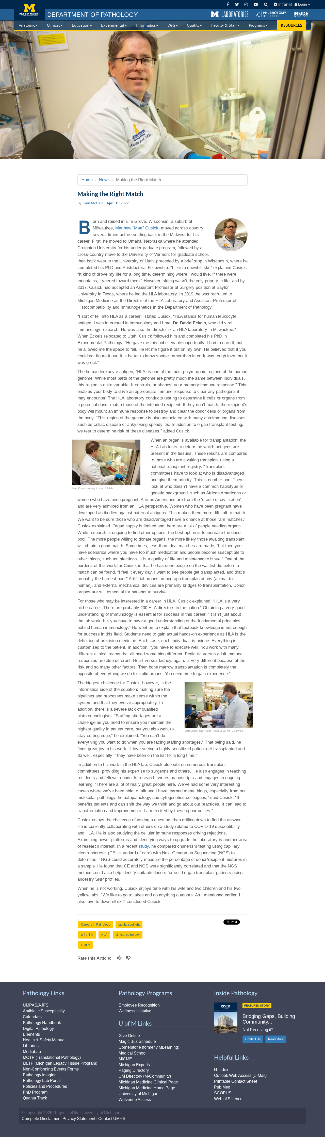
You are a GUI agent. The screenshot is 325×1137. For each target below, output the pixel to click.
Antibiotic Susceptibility (44, 1011)
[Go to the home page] (29, 10)
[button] (229, 14)
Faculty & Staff (224, 25)
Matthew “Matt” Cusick (136, 228)
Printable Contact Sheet (235, 1081)
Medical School (133, 1053)
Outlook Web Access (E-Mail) (240, 1075)
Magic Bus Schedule (137, 1041)
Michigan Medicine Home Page (147, 1088)
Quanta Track (35, 1098)
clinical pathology (128, 935)
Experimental (112, 25)
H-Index (221, 1069)
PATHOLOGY (92, 14)
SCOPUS (223, 1093)
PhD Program (35, 1092)
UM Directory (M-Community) (145, 1076)
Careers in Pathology (95, 924)
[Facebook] (227, 4)
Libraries (31, 1046)
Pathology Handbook (42, 1023)
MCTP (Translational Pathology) (52, 1057)
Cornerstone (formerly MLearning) (149, 1047)
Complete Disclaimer (40, 1118)
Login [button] (302, 4)
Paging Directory (134, 1070)
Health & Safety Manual (44, 1040)
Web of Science (228, 1099)
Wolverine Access (135, 1099)
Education (80, 25)
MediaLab (32, 1051)
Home (87, 179)
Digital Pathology (38, 1028)
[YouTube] (255, 4)
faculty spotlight (129, 924)
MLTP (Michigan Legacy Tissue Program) (60, 1063)
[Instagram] (246, 4)
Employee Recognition (139, 1005)
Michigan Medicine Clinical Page (148, 1082)
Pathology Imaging (40, 1075)
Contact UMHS (111, 1118)
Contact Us (253, 1039)
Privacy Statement (78, 1118)
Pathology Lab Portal (42, 1080)
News (104, 179)
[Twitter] (237, 4)
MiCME (125, 1059)
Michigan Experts (134, 1065)
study (144, 846)
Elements (31, 1034)
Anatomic (27, 25)
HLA (104, 935)
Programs (257, 25)
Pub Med (222, 1087)
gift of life (87, 935)
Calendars (32, 1017)
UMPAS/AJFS (35, 1005)
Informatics (146, 25)
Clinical (53, 25)
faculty (85, 945)
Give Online (129, 1035)
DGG (171, 25)
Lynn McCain (93, 203)
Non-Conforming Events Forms (51, 1069)
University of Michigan (138, 1094)
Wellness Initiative (135, 1011)
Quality (193, 25)
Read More (276, 1039)
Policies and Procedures (45, 1086)
